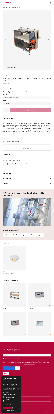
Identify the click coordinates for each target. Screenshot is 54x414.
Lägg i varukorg (30, 110)
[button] (11, 394)
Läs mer (7, 392)
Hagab (5, 389)
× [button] (19, 377)
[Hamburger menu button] (50, 3)
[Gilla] (48, 13)
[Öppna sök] (48, 3)
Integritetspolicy (48, 411)
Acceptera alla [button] (7, 407)
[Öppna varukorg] (45, 3)
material (5, 94)
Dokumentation (7, 178)
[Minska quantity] (4, 110)
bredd (4, 100)
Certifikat (5, 183)
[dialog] (11, 394)
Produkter (6, 384)
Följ (4, 399)
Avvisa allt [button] (16, 407)
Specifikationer (7, 173)
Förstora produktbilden (12, 67)
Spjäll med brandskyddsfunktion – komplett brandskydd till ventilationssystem (23, 235)
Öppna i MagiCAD (27, 148)
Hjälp (4, 394)
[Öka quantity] (8, 110)
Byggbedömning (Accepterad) (12, 141)
